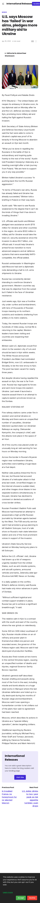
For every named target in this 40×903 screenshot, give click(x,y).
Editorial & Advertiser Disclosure (15, 54)
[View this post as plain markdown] (32, 41)
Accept (21, 898)
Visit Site (20, 777)
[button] (3, 3)
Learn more (8, 892)
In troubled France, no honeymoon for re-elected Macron (9, 797)
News (4, 12)
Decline (32, 898)
